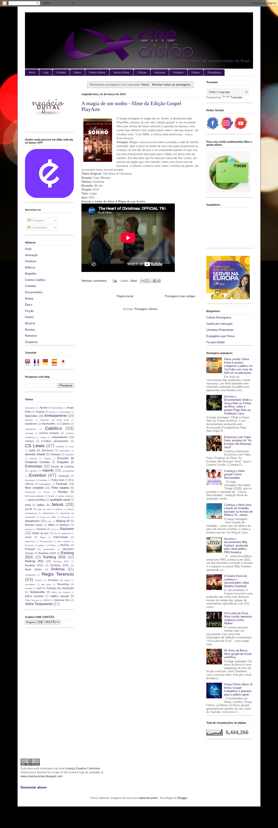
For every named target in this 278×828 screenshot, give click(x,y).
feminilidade (45, 484)
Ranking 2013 (61, 561)
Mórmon (65, 524)
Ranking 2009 (47, 553)
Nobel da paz (40, 533)
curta (32, 450)
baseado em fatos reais (54, 420)
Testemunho (37, 592)
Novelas (30, 329)
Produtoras (214, 72)
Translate (236, 97)
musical (28, 529)
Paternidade (60, 537)
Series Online (121, 72)
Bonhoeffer (48, 423)
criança (29, 441)
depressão (64, 450)
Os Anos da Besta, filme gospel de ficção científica (238, 654)
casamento (30, 429)
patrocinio (30, 541)
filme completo (34, 487)
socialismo (30, 584)
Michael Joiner (34, 524)
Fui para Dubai (215, 342)
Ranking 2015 (59, 565)
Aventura (30, 261)
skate (67, 580)
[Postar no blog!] (146, 281)
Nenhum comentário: (94, 280)
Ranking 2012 (34, 561)
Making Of (63, 521)
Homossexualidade (34, 496)
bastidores (31, 423)
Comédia (30, 286)
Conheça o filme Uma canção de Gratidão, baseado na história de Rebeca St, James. (238, 510)
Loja (45, 72)
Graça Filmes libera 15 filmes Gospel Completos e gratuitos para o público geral (238, 689)
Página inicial (125, 296)
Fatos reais (58, 480)
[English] (29, 364)
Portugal (30, 549)
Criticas (141, 72)
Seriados (53, 580)
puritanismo (49, 549)
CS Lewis (35, 445)
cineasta (29, 433)
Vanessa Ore (62, 600)
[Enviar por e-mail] (142, 281)
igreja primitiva (37, 499)
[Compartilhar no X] (151, 281)
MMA (51, 524)
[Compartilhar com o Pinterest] (159, 281)
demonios (47, 450)
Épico (28, 304)
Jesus (57, 504)
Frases (196, 72)
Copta (43, 437)
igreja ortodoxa (66, 496)
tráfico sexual (60, 596)
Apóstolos (31, 415)
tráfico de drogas (60, 592)
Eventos (37, 475)
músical (41, 529)
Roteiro (38, 580)
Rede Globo (33, 569)
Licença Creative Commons (82, 768)
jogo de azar (44, 509)
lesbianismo (48, 513)
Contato (61, 72)
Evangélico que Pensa (220, 336)
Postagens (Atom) (145, 309)
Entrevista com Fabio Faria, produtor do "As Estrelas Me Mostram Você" (238, 442)
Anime (52, 412)
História (63, 491)
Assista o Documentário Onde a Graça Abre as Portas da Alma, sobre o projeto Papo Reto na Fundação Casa (238, 405)
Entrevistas (33, 466)
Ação (28, 248)
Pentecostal (46, 541)
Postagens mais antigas (180, 296)
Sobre (77, 72)
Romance (31, 335)
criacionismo (60, 437)
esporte (48, 470)
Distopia (55, 454)
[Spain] (56, 364)
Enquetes (63, 462)
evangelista (68, 471)
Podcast (29, 545)
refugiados (30, 575)
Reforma (58, 569)
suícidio (29, 588)
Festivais (178, 72)
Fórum (47, 492)
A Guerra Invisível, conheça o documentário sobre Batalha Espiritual (236, 581)
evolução (63, 475)
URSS (46, 600)
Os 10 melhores (62, 533)
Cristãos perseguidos (54, 441)
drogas (47, 458)
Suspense (31, 342)
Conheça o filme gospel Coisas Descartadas (234, 474)
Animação (31, 255)
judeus (59, 509)
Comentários (38, 227)
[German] (47, 364)
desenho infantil (35, 454)
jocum (28, 509)
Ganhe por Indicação (219, 323)
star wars (46, 584)
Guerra (29, 317)
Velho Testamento (39, 604)
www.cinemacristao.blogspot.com (42, 776)
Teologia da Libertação (60, 588)
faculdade (30, 480)
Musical (30, 323)
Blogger (182, 798)
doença (33, 458)
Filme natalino (60, 487)
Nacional (159, 72)
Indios (41, 505)
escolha (33, 471)
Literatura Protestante (219, 329)
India (28, 504)
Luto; (49, 521)
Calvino (65, 423)
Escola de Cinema (62, 466)
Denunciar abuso (33, 787)
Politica (52, 545)
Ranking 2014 (34, 565)
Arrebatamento (55, 415)
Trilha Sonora (32, 600)
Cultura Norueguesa (218, 317)
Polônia (65, 545)
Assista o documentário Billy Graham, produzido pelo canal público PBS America (236, 545)
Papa (42, 537)
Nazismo (67, 529)
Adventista (57, 408)
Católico (53, 428)
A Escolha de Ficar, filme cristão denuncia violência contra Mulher (238, 618)
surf (39, 588)
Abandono (30, 408)
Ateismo (29, 420)
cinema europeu (49, 433)
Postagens (37, 220)
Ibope (51, 496)
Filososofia (30, 492)
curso (71, 446)
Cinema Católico (35, 280)
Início (32, 72)
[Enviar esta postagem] (114, 280)
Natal (133, 280)
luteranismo (32, 521)
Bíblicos (30, 267)
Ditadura (69, 454)
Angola (40, 411)
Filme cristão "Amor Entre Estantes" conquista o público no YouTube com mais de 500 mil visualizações (238, 366)
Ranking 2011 (54, 557)
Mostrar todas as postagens (171, 84)
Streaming (63, 584)
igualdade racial (60, 499)
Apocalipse (65, 412)
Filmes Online (97, 72)
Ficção (29, 311)
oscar (28, 537)
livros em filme (48, 517)
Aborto (44, 407)
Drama (29, 298)
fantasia (43, 480)
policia (41, 545)
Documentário (33, 292)
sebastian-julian (148, 798)
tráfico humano (34, 596)
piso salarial (63, 541)
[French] (38, 364)
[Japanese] (65, 364)
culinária (60, 446)
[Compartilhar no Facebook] (155, 281)
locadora (65, 517)
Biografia (30, 273)
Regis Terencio (58, 573)
